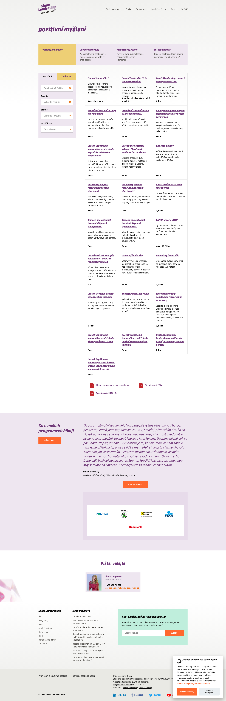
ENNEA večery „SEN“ (167, 220)
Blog (173, 9)
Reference (141, 9)
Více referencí (135, 485)
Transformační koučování (135, 293)
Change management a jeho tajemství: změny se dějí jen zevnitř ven (170, 113)
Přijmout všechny (187, 692)
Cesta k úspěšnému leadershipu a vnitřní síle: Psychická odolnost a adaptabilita (88, 637)
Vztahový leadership (132, 255)
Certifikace (46, 123)
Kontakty (42, 643)
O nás (128, 9)
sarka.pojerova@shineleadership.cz (122, 588)
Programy (43, 620)
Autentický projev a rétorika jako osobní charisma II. (132, 187)
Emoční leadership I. (98, 78)
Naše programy (113, 9)
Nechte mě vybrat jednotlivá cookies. (194, 683)
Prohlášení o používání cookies (52, 676)
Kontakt (184, 9)
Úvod (40, 616)
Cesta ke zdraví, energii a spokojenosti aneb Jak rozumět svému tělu (101, 258)
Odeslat (174, 633)
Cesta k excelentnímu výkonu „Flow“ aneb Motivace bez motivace (134, 149)
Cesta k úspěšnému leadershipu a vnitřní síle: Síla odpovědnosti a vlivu (101, 338)
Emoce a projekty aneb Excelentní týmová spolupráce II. (133, 223)
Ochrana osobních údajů (84, 676)
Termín (44, 96)
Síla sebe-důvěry (165, 145)
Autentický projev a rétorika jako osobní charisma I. (98, 187)
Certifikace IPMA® (47, 640)
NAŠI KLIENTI (49, 440)
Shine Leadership (130, 688)
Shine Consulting (145, 688)
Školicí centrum (158, 9)
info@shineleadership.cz (122, 685)
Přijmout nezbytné (209, 691)
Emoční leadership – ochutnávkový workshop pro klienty (169, 297)
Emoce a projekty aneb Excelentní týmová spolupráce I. (99, 223)
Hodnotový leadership (167, 255)
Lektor (44, 110)
